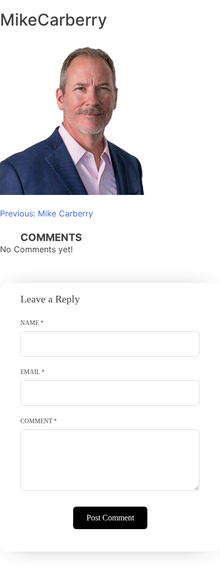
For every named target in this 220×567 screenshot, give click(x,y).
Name (31, 323)
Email (32, 372)
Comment (38, 421)
